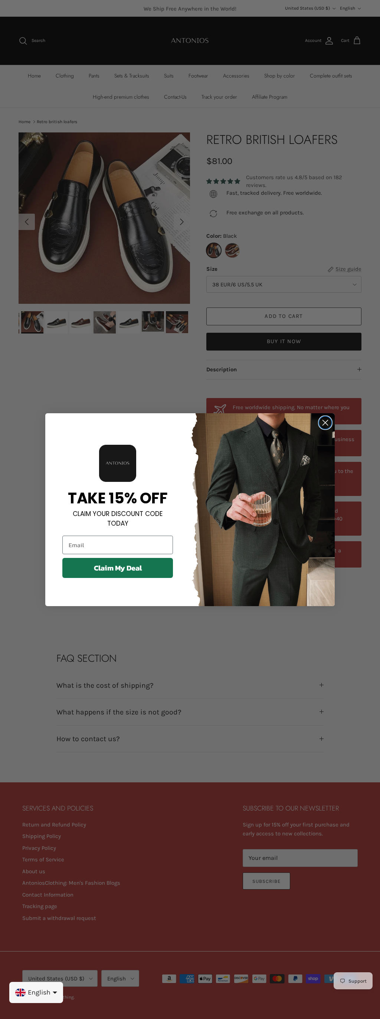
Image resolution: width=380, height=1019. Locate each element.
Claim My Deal (118, 567)
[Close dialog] (325, 422)
